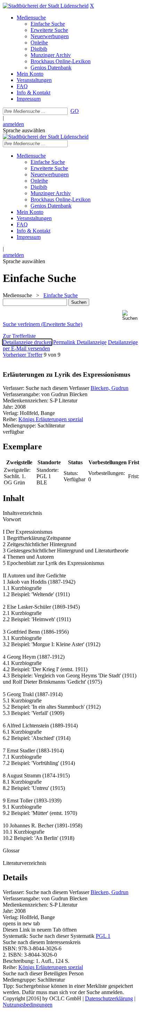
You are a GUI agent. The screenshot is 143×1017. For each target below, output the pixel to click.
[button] (131, 315)
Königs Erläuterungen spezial (50, 419)
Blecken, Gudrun (109, 388)
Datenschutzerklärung (109, 998)
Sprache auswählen (24, 130)
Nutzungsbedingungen (27, 1005)
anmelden (13, 124)
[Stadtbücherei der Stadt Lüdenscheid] (46, 6)
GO (74, 111)
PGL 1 (103, 936)
